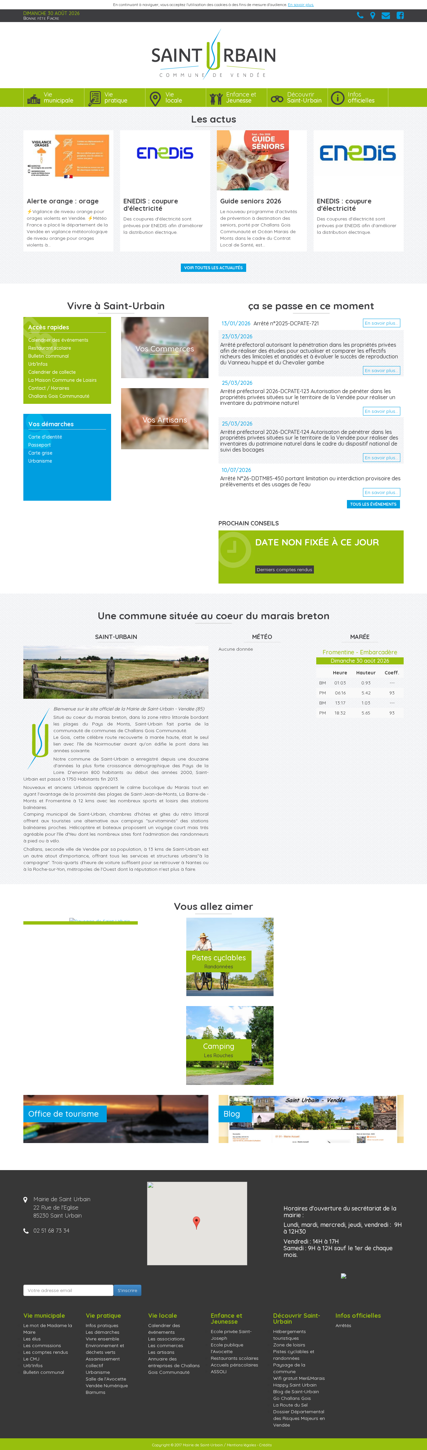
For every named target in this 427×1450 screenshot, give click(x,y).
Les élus (32, 1339)
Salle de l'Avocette (106, 1379)
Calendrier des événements (58, 340)
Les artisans (161, 1352)
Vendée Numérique (107, 1386)
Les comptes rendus (45, 1352)
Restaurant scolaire (49, 348)
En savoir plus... (381, 323)
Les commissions (42, 1345)
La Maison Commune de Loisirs (62, 380)
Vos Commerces (164, 348)
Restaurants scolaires (235, 1358)
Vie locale (162, 1315)
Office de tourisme (63, 1114)
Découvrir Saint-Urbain (296, 1318)
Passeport (39, 445)
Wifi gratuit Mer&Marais (299, 1378)
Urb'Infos (38, 364)
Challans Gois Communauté (58, 396)
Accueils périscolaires (234, 1365)
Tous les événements (373, 504)
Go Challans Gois (292, 1398)
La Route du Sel (290, 1405)
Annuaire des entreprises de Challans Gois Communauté (174, 1365)
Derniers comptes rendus (284, 570)
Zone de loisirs (289, 1345)
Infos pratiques (102, 1325)
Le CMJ (31, 1359)
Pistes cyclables (219, 961)
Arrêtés (343, 1325)
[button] (196, 1223)
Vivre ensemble (102, 1339)
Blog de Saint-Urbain (296, 1392)
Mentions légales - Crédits (249, 1445)
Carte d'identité (45, 437)
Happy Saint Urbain (295, 1385)
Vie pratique (103, 1315)
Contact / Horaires (48, 388)
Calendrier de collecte (52, 372)
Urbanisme (40, 461)
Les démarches (102, 1332)
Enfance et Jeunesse (226, 1318)
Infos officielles (358, 1315)
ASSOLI (219, 1371)
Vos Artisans (164, 420)
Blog (232, 1114)
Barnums (95, 1392)
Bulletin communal (48, 356)
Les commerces (165, 1345)
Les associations (166, 1339)
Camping (219, 1049)
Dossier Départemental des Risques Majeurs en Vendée (299, 1418)
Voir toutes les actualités (213, 267)
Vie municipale (44, 1315)
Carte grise (40, 453)
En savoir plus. (301, 4)
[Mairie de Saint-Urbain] (213, 54)
